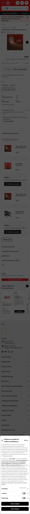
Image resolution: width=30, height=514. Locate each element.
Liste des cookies (18, 482)
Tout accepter (15, 504)
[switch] (24, 493)
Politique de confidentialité (7, 482)
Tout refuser (15, 509)
